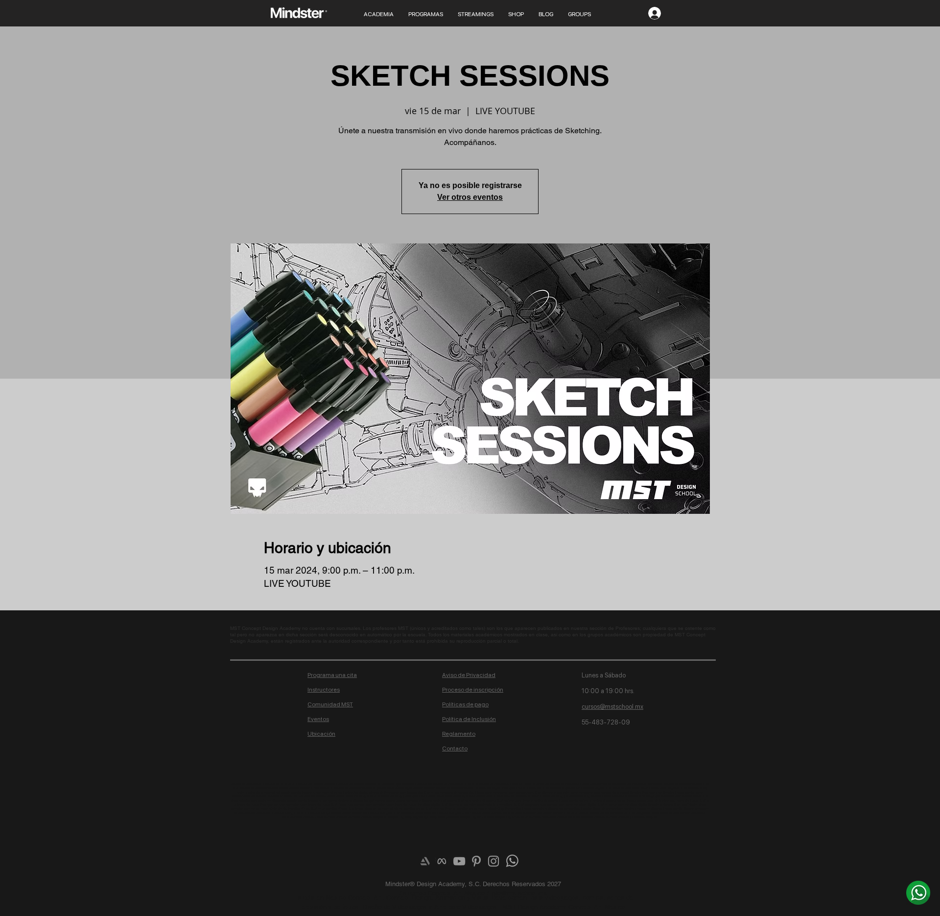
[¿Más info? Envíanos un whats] (918, 892)
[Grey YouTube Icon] (459, 861)
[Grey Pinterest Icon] (476, 861)
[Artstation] (425, 861)
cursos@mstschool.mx (612, 706)
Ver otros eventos (470, 197)
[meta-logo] (442, 861)
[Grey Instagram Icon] (493, 861)
